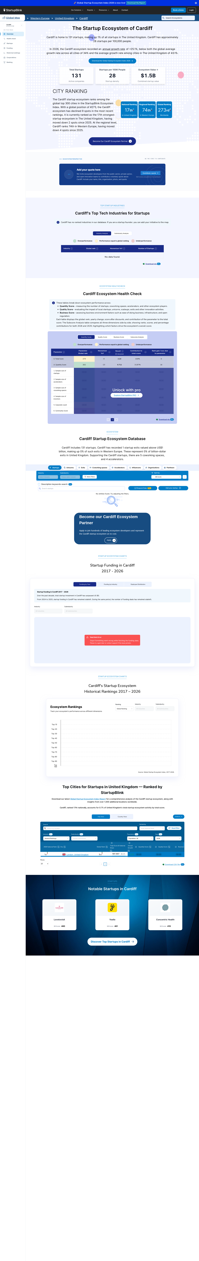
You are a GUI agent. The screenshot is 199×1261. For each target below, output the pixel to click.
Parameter (59, 352)
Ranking (118, 704)
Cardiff (83, 18)
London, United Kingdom (77, 855)
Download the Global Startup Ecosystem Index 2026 (111, 61)
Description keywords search (54, 484)
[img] (157, 70)
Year (156, 834)
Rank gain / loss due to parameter (161, 352)
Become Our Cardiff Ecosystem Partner (110, 141)
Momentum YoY (117, 248)
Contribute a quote (149, 173)
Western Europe (40, 18)
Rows (42, 860)
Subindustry (75, 834)
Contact (125, 10)
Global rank (91, 248)
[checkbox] (119, 354)
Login (191, 10)
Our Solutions (76, 10)
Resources (103, 10)
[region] (112, 499)
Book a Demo (178, 10)
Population (130, 834)
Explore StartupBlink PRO (125, 395)
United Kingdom (64, 18)
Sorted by (142, 824)
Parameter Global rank (84, 352)
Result (119, 351)
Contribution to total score (138, 352)
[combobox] (179, 18)
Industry (68, 248)
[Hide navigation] (21, 25)
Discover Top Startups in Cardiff (110, 941)
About (115, 10)
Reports (90, 10)
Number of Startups (147, 248)
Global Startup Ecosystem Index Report (88, 799)
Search (45, 825)
